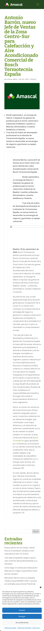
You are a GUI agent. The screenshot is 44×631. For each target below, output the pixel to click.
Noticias (33, 79)
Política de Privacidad (24, 628)
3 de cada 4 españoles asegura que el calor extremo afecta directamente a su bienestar (20, 561)
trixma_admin (12, 79)
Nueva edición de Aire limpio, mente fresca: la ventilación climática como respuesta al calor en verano (19, 550)
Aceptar (22, 610)
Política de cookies (10, 628)
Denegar (22, 616)
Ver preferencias (22, 622)
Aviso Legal (36, 628)
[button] (40, 587)
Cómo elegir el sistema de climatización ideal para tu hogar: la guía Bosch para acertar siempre (20, 570)
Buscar (35, 531)
